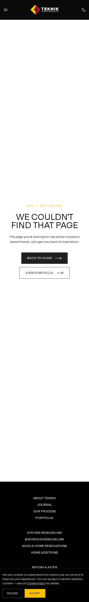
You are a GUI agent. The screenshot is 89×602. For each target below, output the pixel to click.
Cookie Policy (36, 583)
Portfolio (44, 518)
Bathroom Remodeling (44, 539)
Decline (12, 593)
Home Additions (44, 552)
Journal (44, 504)
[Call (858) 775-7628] (84, 10)
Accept (35, 593)
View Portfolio (39, 273)
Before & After (44, 567)
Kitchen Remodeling (44, 532)
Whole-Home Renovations (44, 546)
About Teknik (44, 498)
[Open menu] (5, 10)
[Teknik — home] (44, 9)
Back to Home (39, 258)
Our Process (44, 511)
